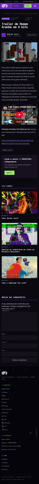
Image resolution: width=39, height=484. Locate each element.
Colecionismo (7, 409)
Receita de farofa (9, 449)
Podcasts (5, 412)
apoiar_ (9, 172)
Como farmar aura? (10, 218)
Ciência (4, 429)
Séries (4, 416)
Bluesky (4, 459)
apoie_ (28, 6)
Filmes (4, 402)
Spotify (4, 469)
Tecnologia (6, 423)
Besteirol (5, 18)
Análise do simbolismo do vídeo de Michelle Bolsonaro (18, 251)
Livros (4, 426)
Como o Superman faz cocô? (14, 283)
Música (4, 419)
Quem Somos (6, 439)
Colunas (4, 392)
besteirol (8, 13)
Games (4, 395)
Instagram (5, 466)
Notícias (5, 406)
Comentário (6, 310)
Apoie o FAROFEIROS (9, 442)
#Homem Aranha (7, 150)
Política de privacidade (11, 446)
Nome (4, 334)
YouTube (4, 462)
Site (3, 350)
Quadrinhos (6, 389)
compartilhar (31, 35)
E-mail (4, 342)
